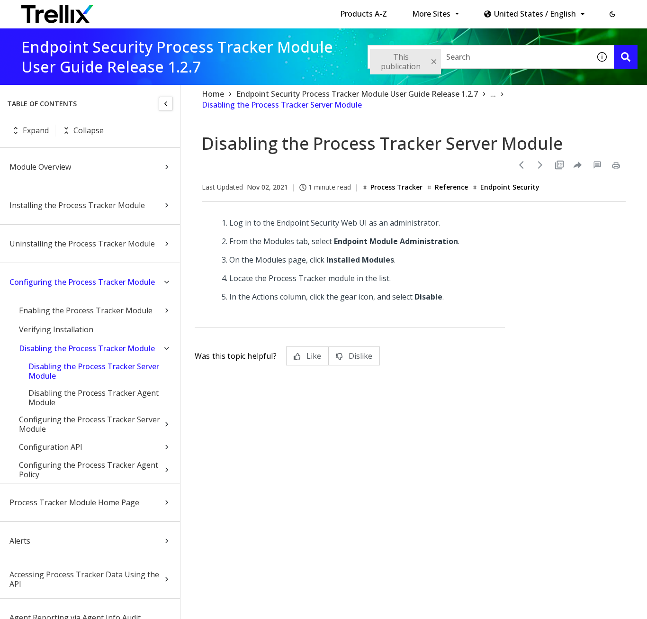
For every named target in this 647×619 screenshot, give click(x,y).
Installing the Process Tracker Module (77, 205)
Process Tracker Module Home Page (74, 502)
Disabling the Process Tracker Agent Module (93, 397)
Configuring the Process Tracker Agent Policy (88, 469)
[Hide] (166, 104)
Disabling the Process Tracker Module (87, 348)
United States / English (535, 14)
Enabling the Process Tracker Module (86, 310)
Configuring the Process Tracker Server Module (89, 424)
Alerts (19, 541)
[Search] (626, 57)
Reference (451, 186)
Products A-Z (363, 14)
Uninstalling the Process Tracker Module (82, 243)
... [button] (493, 94)
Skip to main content (156, 11)
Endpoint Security (509, 186)
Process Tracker (396, 186)
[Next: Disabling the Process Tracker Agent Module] (540, 164)
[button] (612, 14)
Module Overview (40, 167)
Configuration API (50, 447)
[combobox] (479, 57)
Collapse (88, 130)
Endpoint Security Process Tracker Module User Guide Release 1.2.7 (357, 94)
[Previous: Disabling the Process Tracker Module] (521, 164)
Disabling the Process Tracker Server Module (93, 371)
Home (213, 94)
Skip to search (229, 11)
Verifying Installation (56, 329)
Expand (36, 130)
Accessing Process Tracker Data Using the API (84, 579)
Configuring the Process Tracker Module (82, 282)
